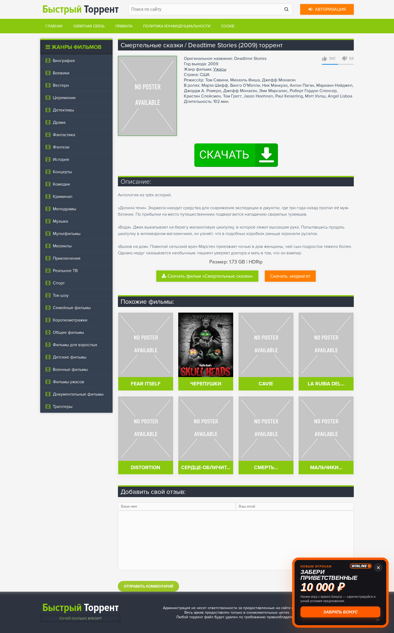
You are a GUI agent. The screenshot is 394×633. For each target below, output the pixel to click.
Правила (123, 26)
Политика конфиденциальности (176, 26)
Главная (54, 26)
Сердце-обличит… (205, 468)
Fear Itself (146, 384)
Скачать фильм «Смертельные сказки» (210, 276)
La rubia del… (326, 384)
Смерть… (266, 468)
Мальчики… (326, 468)
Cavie (266, 384)
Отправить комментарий (148, 586)
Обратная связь (89, 26)
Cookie (228, 26)
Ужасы (219, 69)
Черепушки (205, 384)
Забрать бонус (340, 612)
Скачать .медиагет (290, 276)
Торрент (80, 9)
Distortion (145, 468)
